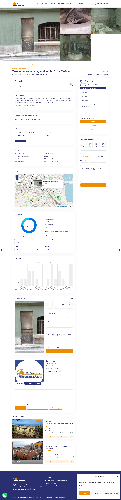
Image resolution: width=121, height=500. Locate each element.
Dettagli (17, 150)
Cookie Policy (95, 497)
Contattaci (32, 106)
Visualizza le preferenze (111, 493)
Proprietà (52, 4)
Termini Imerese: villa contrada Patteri (59, 424)
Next (72, 304)
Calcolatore (18, 215)
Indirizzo (17, 129)
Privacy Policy (101, 497)
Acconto (16, 246)
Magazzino (19, 64)
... (59, 430)
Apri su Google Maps (20, 141)
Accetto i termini (54, 347)
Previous (46, 304)
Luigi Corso (50, 361)
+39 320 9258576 (53, 368)
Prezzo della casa (18, 240)
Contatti (81, 4)
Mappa (17, 171)
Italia (48, 135)
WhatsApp (56, 408)
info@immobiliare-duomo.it (54, 371)
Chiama (38, 408)
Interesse (47, 246)
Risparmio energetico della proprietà (26, 116)
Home (36, 4)
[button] (118, 476)
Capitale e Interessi (49, 219)
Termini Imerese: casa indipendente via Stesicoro (58, 447)
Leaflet (57, 206)
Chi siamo (44, 4)
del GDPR (58, 348)
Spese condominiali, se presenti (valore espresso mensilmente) (56, 232)
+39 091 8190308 (53, 366)
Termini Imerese (43, 74)
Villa (46, 421)
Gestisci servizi (82, 488)
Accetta (84, 493)
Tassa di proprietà (49, 224)
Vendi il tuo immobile (64, 4)
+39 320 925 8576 (102, 4)
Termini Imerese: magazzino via (50, 181)
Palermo (37, 74)
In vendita (15, 68)
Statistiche (18, 259)
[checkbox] (46, 347)
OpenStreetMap (64, 206)
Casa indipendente (49, 444)
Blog (75, 4)
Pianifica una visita (20, 298)
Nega (96, 493)
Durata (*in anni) (49, 240)
